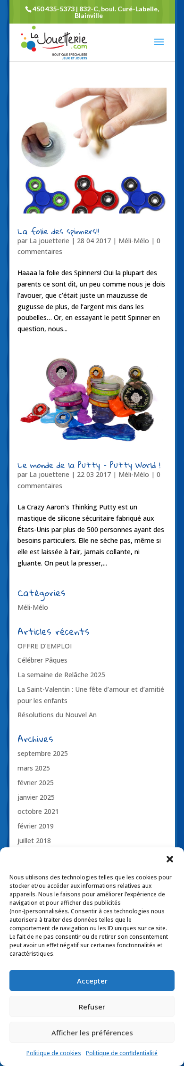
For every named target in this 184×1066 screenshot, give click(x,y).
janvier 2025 (36, 797)
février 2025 (35, 782)
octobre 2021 (38, 811)
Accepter (92, 980)
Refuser (92, 1006)
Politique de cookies (53, 1053)
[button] (170, 859)
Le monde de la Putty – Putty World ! (88, 465)
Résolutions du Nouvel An (57, 714)
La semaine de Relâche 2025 (61, 674)
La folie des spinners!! (58, 231)
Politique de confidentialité (122, 1053)
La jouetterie (49, 240)
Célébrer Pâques (42, 660)
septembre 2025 (42, 753)
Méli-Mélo (133, 240)
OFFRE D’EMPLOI (44, 645)
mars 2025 (33, 767)
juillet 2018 (34, 840)
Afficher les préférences (92, 1032)
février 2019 (35, 825)
